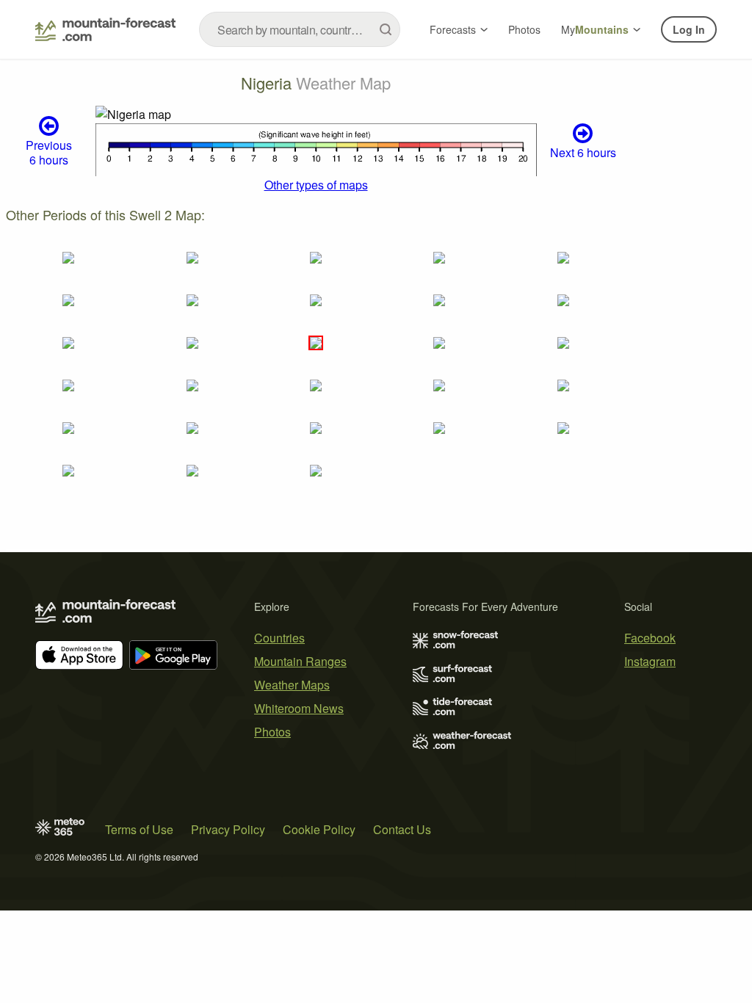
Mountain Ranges (300, 661)
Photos (524, 29)
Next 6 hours (583, 152)
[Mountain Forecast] (105, 29)
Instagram (650, 661)
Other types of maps (316, 184)
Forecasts (453, 29)
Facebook (650, 637)
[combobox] (299, 29)
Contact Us (402, 829)
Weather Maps (292, 684)
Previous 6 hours (49, 152)
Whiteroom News (299, 708)
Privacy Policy (228, 829)
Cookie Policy (319, 829)
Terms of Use (139, 829)
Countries (279, 637)
